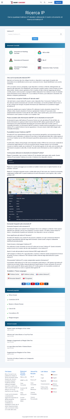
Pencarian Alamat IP (15, 278)
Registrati (58, 2)
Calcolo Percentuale (34, 398)
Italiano (55, 388)
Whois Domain (13, 295)
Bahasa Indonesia (55, 384)
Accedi (50, 2)
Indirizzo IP (10, 31)
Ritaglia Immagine (14, 317)
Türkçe (55, 392)
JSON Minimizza (33, 388)
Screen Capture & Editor (23, 399)
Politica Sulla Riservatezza (44, 387)
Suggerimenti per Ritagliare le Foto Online (18, 352)
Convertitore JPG (14, 313)
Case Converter (23, 384)
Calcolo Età (12, 308)
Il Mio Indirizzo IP (23, 393)
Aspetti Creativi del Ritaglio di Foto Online (18, 328)
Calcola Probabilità (34, 393)
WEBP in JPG (24, 380)
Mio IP (32, 377)
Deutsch (55, 374)
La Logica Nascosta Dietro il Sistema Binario (19, 346)
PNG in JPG (23, 377)
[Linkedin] (37, 284)
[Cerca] (41, 2)
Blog (42, 374)
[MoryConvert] (18, 2)
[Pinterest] (33, 284)
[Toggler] (2, 2)
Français (55, 381)
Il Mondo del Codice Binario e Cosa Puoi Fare (20, 334)
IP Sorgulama (28, 278)
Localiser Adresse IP (43, 274)
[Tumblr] (46, 284)
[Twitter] (28, 284)
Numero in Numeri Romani (16, 304)
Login (42, 378)
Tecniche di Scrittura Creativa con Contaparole (20, 358)
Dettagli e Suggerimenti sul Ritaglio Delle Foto (20, 340)
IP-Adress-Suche (14, 274)
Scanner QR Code (23, 388)
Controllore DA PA (14, 299)
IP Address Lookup (28, 274)
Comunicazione (45, 384)
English (55, 378)
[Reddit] (42, 284)
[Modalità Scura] (44, 2)
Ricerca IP (33, 380)
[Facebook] (24, 284)
